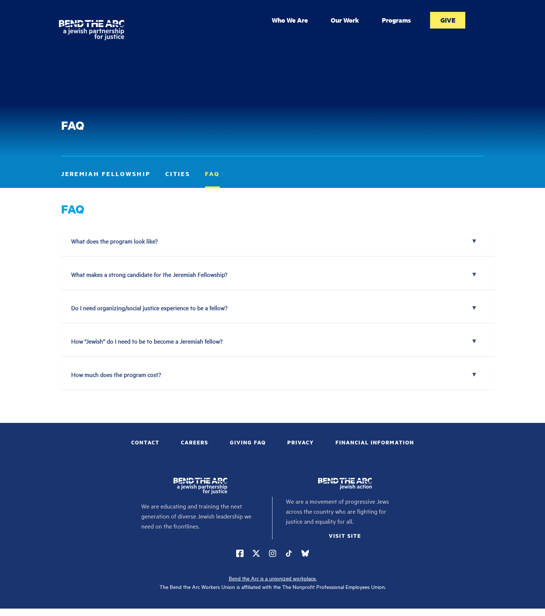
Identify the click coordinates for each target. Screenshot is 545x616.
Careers (194, 442)
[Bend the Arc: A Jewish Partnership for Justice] (91, 30)
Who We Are (290, 20)
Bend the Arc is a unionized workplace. (273, 578)
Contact (145, 442)
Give (447, 20)
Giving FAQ (248, 442)
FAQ (212, 173)
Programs (396, 20)
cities (177, 173)
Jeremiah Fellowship (106, 173)
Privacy (300, 442)
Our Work (345, 20)
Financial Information (375, 442)
